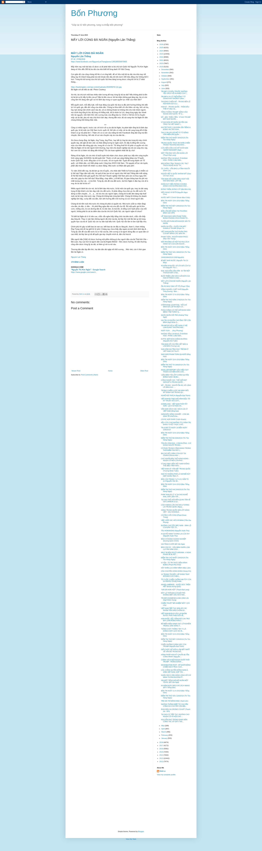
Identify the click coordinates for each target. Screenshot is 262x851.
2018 (161, 742)
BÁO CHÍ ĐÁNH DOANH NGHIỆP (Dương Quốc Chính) (173, 540)
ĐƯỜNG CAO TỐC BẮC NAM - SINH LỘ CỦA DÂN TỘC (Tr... (176, 526)
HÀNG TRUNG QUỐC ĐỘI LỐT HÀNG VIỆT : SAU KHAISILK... (175, 511)
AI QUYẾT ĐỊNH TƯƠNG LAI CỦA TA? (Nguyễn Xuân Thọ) (175, 535)
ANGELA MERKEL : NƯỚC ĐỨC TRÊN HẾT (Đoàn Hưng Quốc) (175, 585)
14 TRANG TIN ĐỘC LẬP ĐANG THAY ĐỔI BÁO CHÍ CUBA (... (175, 575)
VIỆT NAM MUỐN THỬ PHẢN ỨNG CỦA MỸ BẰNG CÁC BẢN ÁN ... (174, 232)
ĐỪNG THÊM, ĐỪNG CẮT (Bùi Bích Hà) (176, 189)
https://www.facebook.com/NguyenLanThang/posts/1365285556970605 (99, 62)
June (163, 89)
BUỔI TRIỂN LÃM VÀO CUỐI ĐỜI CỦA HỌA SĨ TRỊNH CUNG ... (175, 277)
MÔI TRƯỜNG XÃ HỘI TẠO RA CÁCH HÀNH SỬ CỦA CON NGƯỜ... (175, 243)
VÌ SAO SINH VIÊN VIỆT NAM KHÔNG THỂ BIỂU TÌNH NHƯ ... (175, 465)
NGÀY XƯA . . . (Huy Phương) (172, 331)
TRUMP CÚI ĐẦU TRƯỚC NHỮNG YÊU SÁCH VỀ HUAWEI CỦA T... (174, 92)
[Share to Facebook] (103, 294)
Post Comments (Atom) (89, 375)
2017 (161, 745)
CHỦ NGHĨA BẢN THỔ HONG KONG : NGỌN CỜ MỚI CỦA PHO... (175, 459)
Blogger (141, 831)
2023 (161, 54)
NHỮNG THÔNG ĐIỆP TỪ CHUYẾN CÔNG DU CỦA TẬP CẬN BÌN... (174, 705)
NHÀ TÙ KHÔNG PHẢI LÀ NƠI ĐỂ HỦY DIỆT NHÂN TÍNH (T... (175, 475)
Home (110, 371)
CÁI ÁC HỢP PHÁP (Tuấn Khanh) (173, 419)
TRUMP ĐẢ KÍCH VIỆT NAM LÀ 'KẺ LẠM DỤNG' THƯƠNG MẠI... (174, 326)
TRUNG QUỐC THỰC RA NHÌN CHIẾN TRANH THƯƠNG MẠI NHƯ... (175, 144)
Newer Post (76, 371)
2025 (161, 48)
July (163, 85)
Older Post (144, 371)
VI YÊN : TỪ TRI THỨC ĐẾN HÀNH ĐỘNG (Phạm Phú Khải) (174, 564)
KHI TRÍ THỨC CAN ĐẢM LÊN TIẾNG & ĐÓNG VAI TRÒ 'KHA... (175, 128)
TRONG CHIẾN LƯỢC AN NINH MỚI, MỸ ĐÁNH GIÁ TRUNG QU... (175, 391)
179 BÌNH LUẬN (77, 262)
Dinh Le (82, 294)
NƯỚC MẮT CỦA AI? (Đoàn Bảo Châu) (175, 198)
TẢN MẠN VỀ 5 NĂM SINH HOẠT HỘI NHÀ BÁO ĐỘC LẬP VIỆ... (175, 180)
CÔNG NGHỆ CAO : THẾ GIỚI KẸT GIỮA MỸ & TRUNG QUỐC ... (174, 381)
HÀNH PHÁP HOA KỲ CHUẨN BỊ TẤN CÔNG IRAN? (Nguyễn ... (175, 656)
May (163, 726)
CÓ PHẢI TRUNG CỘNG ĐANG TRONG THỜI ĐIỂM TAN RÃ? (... (176, 449)
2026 (161, 44)
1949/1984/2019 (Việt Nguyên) (172, 257)
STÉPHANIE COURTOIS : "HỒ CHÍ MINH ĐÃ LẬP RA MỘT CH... (174, 306)
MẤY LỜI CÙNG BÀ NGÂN (87, 53)
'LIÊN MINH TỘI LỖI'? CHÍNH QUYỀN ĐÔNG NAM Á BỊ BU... (175, 376)
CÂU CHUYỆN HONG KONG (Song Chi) (176, 571)
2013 (161, 758)
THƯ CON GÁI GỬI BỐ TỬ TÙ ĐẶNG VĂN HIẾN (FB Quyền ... (174, 133)
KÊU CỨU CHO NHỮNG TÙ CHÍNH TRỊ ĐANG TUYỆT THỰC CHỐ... (176, 423)
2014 (161, 755)
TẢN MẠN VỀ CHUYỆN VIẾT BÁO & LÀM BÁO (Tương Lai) (174, 345)
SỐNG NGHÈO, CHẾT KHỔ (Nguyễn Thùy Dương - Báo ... (174, 290)
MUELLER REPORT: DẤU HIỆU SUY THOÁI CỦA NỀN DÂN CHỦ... (175, 371)
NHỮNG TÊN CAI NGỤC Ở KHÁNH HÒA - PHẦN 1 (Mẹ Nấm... (174, 335)
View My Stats (131, 839)
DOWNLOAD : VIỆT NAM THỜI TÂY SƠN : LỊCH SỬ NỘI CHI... (174, 405)
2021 (161, 60)
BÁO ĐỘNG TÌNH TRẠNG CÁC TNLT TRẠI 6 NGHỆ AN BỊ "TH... (174, 164)
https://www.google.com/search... (84, 272)
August (164, 82)
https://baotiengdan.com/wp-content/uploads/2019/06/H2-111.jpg (96, 87)
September (165, 79)
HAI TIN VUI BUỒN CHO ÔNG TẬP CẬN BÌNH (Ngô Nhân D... (176, 321)
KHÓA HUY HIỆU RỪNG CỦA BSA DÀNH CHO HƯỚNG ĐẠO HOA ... (174, 185)
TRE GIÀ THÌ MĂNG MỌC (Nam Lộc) (174, 701)
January (164, 738)
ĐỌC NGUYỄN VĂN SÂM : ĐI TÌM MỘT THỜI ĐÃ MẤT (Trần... (175, 272)
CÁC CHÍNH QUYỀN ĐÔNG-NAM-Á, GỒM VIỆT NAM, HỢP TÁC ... (174, 671)
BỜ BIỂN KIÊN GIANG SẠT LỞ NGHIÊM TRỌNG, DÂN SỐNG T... (176, 625)
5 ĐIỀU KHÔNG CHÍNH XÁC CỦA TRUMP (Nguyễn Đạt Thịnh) (173, 645)
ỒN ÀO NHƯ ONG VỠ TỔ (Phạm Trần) (175, 286)
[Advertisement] (131, 803)
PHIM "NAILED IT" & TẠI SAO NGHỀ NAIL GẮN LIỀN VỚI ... (174, 495)
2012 (161, 761)
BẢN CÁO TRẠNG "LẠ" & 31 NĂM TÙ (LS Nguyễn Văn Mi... (175, 480)
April (163, 729)
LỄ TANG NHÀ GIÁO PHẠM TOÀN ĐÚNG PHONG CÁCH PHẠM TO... (175, 217)
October (164, 76)
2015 (161, 752)
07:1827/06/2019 (78, 59)
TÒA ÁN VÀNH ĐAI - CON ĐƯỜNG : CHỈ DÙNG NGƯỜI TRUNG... (176, 444)
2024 (161, 51)
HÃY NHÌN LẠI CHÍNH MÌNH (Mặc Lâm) (175, 568)
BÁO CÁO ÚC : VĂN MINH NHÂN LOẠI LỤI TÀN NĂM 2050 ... (175, 548)
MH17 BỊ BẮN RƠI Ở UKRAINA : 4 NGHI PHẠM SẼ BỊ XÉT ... (176, 553)
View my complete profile (166, 775)
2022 (161, 57)
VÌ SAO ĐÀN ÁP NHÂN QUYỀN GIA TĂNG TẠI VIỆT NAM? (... (174, 123)
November (165, 73)
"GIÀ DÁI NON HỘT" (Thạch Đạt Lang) (175, 590)
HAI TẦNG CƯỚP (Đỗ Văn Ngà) (173, 544)
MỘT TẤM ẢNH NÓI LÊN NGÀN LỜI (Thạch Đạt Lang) (174, 154)
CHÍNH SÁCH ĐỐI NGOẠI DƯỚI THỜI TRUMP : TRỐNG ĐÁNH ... (175, 661)
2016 (161, 749)
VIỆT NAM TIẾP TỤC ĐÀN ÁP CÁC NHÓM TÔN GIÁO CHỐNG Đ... (174, 609)
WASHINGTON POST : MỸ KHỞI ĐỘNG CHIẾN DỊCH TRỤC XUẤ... (175, 666)
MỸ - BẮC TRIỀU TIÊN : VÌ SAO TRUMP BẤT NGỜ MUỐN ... (175, 118)
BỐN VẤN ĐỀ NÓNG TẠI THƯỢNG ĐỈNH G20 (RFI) (174, 212)
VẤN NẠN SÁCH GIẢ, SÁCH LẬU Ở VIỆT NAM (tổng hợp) (174, 410)
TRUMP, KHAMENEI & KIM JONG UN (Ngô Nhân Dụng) (175, 599)
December (165, 69)
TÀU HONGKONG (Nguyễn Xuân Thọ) (175, 531)
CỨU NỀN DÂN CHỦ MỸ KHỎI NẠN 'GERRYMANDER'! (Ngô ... (174, 149)
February (164, 735)
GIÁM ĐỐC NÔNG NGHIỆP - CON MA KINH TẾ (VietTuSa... (175, 415)
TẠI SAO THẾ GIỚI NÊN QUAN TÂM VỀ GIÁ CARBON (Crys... (175, 501)
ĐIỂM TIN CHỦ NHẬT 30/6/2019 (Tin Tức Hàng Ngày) (174, 139)
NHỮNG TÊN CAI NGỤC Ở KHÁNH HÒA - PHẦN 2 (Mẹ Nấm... (174, 159)
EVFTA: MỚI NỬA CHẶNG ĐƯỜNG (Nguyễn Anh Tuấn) (174, 340)
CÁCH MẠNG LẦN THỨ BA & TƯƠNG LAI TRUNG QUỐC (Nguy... (175, 506)
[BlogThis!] (98, 294)
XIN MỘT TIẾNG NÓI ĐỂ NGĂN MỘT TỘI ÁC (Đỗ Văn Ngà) (174, 681)
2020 (161, 63)
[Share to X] (101, 294)
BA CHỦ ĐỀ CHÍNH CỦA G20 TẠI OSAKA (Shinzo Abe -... (173, 454)
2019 (161, 67)
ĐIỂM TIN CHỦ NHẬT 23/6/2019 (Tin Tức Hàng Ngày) (174, 559)
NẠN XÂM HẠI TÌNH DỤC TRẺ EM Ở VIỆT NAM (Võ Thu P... (174, 350)
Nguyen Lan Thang (78, 257)
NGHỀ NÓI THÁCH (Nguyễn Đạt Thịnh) (175, 395)
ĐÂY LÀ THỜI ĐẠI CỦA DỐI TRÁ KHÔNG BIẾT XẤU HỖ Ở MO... (173, 594)
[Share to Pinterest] (106, 294)
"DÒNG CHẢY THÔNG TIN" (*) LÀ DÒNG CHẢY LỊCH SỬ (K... (173, 630)
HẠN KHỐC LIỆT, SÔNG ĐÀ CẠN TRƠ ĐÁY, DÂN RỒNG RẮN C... (175, 620)
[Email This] (96, 294)
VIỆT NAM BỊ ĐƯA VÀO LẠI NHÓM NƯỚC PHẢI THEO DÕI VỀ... (174, 614)
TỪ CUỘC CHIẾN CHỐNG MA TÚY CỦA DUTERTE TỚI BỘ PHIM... (176, 580)
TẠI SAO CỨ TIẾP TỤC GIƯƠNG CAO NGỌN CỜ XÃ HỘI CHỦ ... (175, 715)
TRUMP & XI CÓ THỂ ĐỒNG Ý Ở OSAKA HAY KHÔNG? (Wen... (173, 97)
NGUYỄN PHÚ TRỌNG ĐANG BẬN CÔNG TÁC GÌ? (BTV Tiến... (174, 721)
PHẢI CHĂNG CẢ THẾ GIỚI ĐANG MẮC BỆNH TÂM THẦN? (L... (176, 311)
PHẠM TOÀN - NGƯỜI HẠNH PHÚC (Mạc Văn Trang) (174, 238)
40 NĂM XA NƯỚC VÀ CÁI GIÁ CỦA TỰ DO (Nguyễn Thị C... (175, 267)
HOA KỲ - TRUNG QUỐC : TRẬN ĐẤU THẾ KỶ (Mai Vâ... (175, 108)
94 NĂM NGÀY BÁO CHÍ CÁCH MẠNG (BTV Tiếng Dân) (175, 686)
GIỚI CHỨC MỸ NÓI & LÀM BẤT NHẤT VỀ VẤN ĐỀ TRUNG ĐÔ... (175, 650)
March (163, 732)
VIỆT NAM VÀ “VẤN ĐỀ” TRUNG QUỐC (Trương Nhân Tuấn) (175, 470)
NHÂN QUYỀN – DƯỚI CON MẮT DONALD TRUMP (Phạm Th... (173, 227)
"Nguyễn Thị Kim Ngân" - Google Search (88, 270)
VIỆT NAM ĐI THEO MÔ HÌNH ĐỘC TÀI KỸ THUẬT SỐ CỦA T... (175, 400)
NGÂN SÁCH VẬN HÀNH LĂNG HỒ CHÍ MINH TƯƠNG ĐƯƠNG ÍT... (176, 676)
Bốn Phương (94, 13)
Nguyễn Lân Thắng (81, 56)
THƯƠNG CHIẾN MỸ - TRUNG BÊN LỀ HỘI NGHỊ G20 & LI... (175, 103)
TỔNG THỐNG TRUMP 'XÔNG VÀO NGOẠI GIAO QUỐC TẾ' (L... (174, 113)
